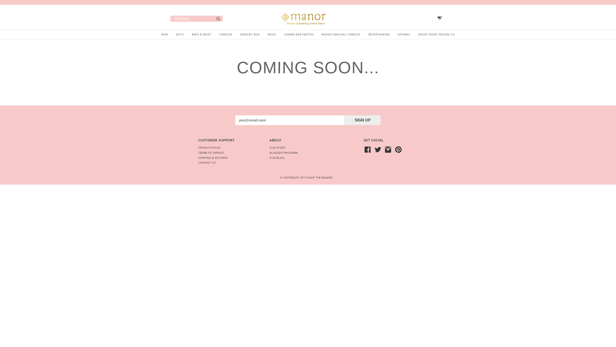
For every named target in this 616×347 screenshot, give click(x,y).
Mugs (272, 34)
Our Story (277, 147)
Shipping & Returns (213, 158)
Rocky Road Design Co (436, 34)
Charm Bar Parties (299, 34)
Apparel (404, 34)
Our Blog (277, 158)
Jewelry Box (250, 34)
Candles (225, 34)
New (164, 34)
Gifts (180, 34)
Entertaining (379, 34)
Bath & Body (202, 34)
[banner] (308, 17)
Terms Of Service (211, 152)
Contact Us (207, 162)
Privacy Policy (209, 147)
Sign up (363, 120)
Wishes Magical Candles (340, 34)
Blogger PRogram (284, 152)
